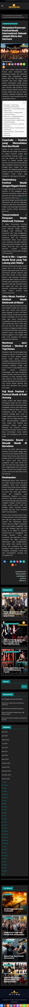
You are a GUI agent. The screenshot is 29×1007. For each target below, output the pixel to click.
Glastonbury (23, 198)
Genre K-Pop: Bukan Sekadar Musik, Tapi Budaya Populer (11, 980)
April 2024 (5, 755)
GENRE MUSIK (8, 894)
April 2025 (5, 736)
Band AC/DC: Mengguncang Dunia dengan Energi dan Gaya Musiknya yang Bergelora (14, 643)
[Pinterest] (15, 64)
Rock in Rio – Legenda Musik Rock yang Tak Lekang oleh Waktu (13, 117)
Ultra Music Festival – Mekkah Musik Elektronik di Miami (14, 121)
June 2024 (5, 747)
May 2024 (5, 751)
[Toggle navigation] (2, 5)
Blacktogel (5, 785)
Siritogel (4, 800)
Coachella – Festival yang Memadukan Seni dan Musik (11, 106)
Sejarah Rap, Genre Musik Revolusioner (12, 708)
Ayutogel (4, 791)
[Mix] (21, 64)
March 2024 (5, 759)
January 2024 (6, 767)
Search (6, 681)
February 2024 (6, 763)
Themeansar (14, 1002)
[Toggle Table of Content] (23, 103)
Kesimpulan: (7, 135)
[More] (3, 67)
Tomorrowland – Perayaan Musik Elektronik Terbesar (13, 113)
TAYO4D (4, 782)
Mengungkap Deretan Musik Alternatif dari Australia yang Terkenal (14, 614)
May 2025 (5, 732)
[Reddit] (9, 64)
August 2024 (5, 739)
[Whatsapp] (24, 64)
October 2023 (6, 779)
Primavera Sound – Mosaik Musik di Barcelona (14, 132)
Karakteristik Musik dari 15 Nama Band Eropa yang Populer (14, 670)
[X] (6, 64)
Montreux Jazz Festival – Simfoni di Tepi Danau (14, 125)
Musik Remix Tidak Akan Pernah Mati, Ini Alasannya (14, 933)
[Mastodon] (18, 64)
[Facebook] (3, 64)
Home (4, 15)
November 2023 (6, 775)
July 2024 (4, 743)
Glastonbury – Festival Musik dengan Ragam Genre (14, 109)
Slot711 (4, 816)
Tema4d (4, 788)
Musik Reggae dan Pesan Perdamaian (12, 699)
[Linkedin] (12, 64)
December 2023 (6, 771)
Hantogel (4, 794)
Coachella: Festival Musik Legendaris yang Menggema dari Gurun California (20, 576)
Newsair (22, 1000)
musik (25, 156)
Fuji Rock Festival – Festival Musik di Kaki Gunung (14, 129)
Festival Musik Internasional (10, 23)
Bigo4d (4, 803)
